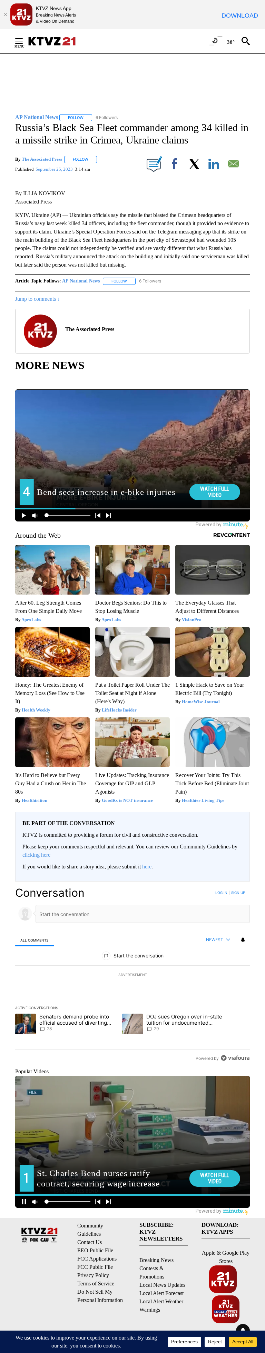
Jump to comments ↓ (37, 299)
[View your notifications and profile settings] (243, 940)
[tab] (34, 940)
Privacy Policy (93, 1275)
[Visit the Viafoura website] (235, 1058)
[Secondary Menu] (24, 41)
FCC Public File (95, 1267)
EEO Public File (95, 1250)
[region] (132, 975)
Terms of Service (95, 1283)
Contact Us (89, 1242)
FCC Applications (97, 1259)
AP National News (81, 280)
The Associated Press (42, 159)
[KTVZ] (56, 41)
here (146, 866)
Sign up (238, 893)
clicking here (36, 855)
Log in (221, 893)
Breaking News (156, 1260)
